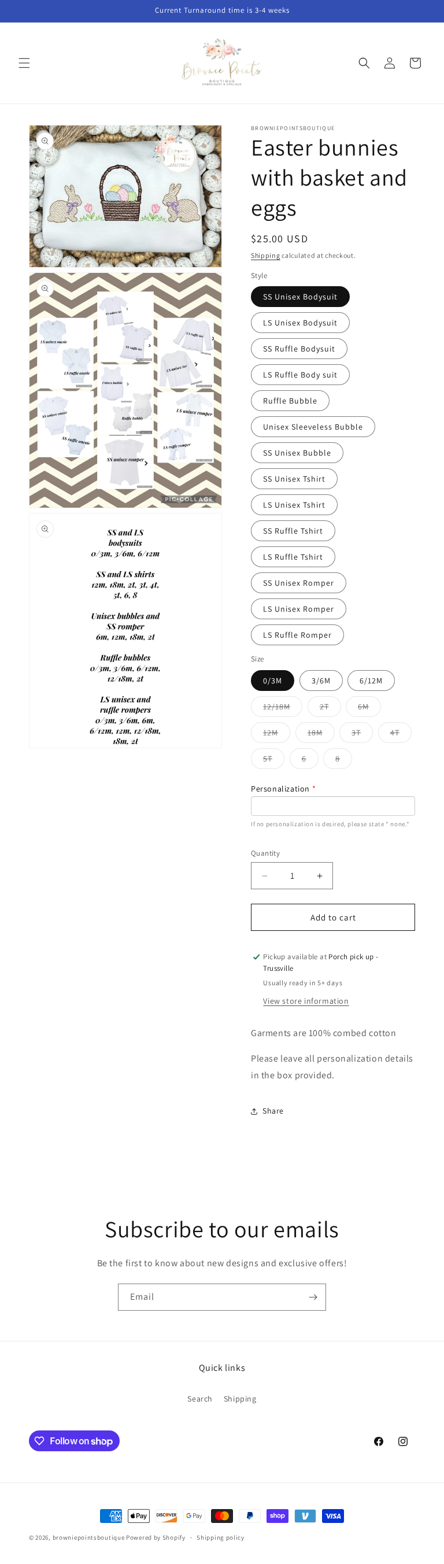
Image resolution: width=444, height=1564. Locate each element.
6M (369, 709)
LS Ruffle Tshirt (293, 557)
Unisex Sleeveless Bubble (313, 426)
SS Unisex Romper (298, 583)
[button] (24, 63)
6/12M (371, 680)
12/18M (282, 709)
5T (273, 761)
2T (330, 709)
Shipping (265, 255)
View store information (306, 1001)
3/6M (321, 680)
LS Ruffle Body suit (300, 374)
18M (321, 735)
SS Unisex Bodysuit (300, 296)
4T (401, 735)
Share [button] (273, 1110)
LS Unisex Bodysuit (300, 322)
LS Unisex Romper (298, 609)
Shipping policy (221, 1537)
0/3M (272, 680)
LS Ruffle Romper (297, 635)
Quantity (265, 853)
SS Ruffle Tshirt (293, 531)
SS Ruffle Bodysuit (299, 348)
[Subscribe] (312, 1297)
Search (200, 1398)
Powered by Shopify (156, 1537)
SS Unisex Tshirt (294, 479)
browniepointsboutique (89, 1537)
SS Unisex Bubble (297, 453)
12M (276, 735)
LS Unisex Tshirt (294, 505)
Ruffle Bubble (290, 400)
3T (362, 735)
